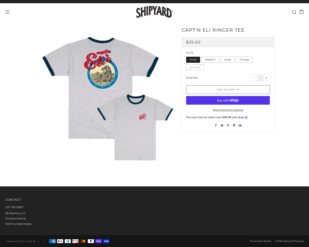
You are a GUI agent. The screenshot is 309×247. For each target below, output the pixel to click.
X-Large (244, 59)
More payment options (228, 110)
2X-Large (195, 67)
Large (227, 59)
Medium (210, 59)
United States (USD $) (21, 241)
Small (193, 59)
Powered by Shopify (260, 241)
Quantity (192, 77)
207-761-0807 (14, 207)
